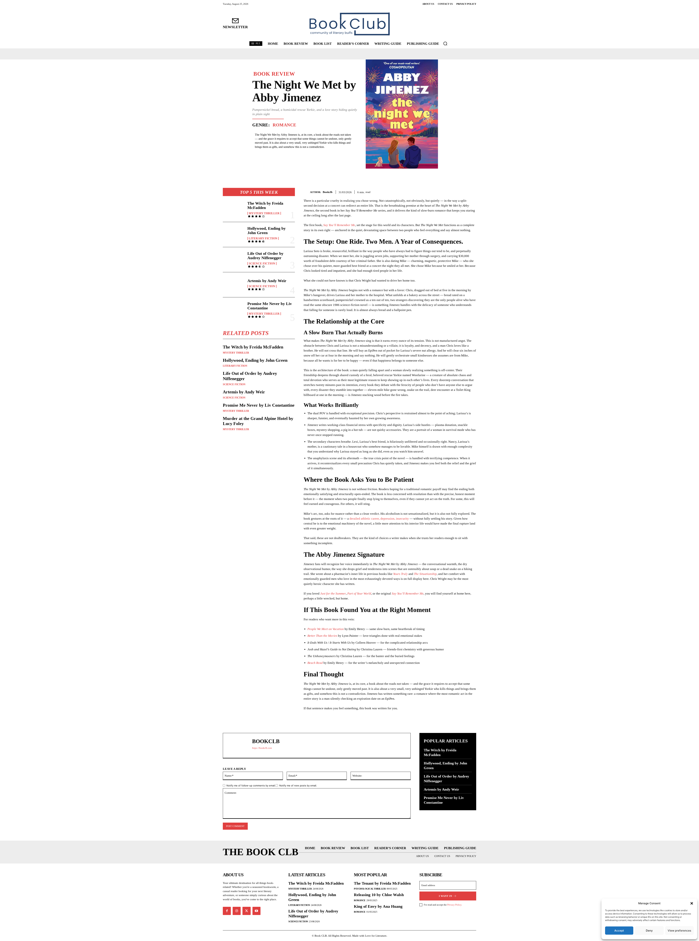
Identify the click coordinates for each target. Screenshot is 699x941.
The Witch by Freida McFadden (265, 205)
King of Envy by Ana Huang (378, 906)
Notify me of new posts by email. (298, 785)
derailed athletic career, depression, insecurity (379, 518)
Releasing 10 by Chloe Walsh (379, 894)
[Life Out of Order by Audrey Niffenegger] (233, 259)
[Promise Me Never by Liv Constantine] (233, 310)
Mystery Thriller (264, 213)
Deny (649, 930)
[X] (455, 191)
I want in (445, 896)
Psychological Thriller (370, 888)
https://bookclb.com (262, 748)
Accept (619, 930)
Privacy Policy (454, 904)
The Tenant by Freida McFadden (382, 883)
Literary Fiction (263, 238)
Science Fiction (262, 263)
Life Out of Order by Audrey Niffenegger (265, 255)
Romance (284, 125)
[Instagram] (237, 911)
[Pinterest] (464, 191)
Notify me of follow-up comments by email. (251, 785)
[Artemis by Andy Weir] (233, 284)
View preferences (679, 930)
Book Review (274, 74)
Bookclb (327, 192)
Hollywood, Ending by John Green (266, 230)
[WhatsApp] (472, 191)
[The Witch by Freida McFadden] (233, 209)
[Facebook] (447, 191)
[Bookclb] (307, 192)
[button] (692, 903)
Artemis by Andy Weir (266, 280)
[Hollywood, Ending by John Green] (233, 234)
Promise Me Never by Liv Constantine (269, 305)
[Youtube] (256, 911)
